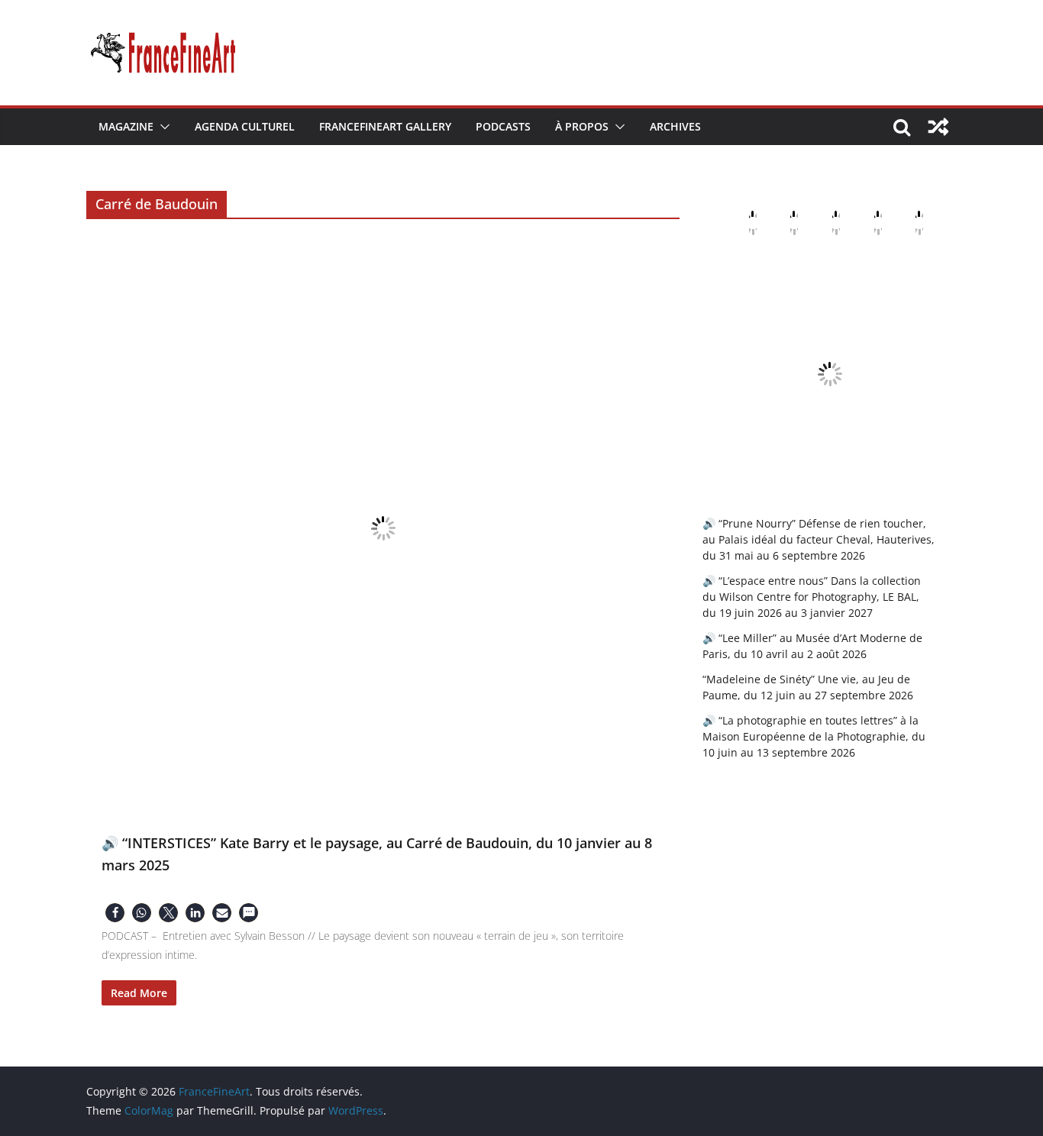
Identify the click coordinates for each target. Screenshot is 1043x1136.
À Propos (582, 126)
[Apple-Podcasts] (740, 223)
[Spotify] (907, 223)
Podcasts (503, 126)
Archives (675, 126)
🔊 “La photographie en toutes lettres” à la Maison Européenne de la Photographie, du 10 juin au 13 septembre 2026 (813, 736)
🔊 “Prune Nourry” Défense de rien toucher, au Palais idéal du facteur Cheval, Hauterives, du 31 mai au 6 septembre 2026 (818, 539)
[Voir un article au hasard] (938, 126)
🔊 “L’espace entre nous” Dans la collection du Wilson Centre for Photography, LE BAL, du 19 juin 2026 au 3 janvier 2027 (811, 596)
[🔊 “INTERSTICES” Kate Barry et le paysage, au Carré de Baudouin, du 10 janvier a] (383, 528)
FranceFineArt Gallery (385, 126)
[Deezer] (866, 223)
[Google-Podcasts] (782, 223)
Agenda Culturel (245, 126)
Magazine (125, 126)
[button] (161, 126)
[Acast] (824, 223)
